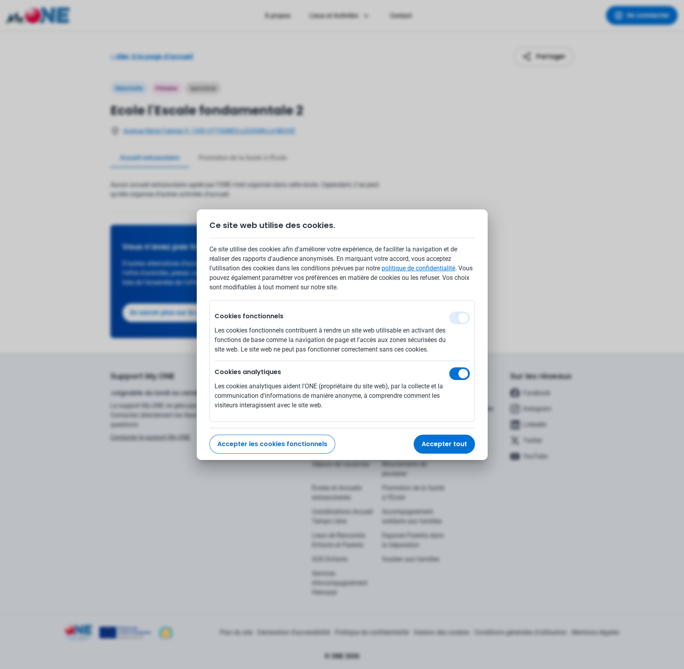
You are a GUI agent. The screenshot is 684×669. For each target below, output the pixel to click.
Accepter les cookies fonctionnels (272, 444)
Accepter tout (444, 444)
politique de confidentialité (418, 268)
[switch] (459, 373)
